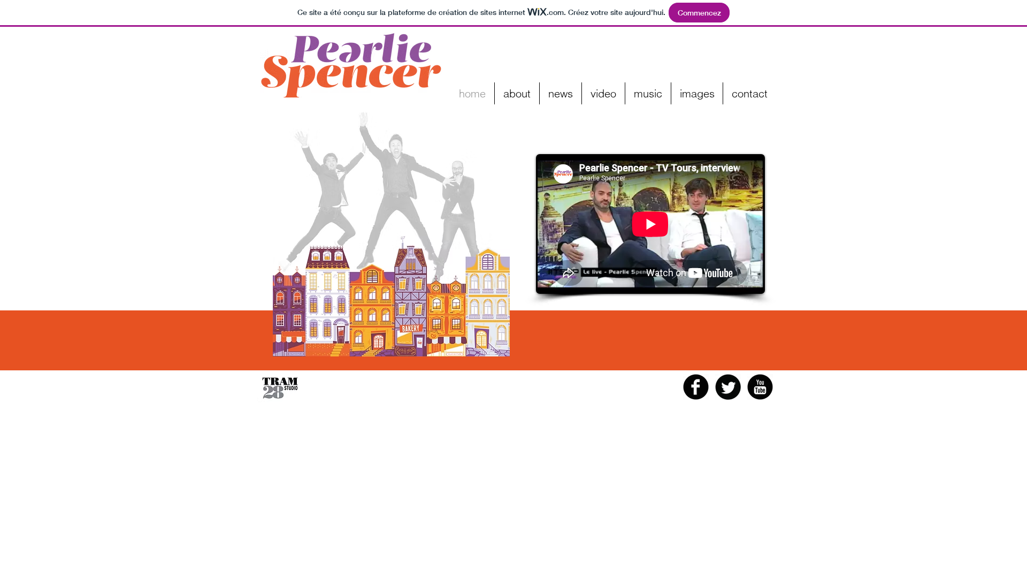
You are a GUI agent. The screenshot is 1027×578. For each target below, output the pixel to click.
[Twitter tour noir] (728, 387)
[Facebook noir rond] (696, 387)
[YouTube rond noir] (760, 387)
